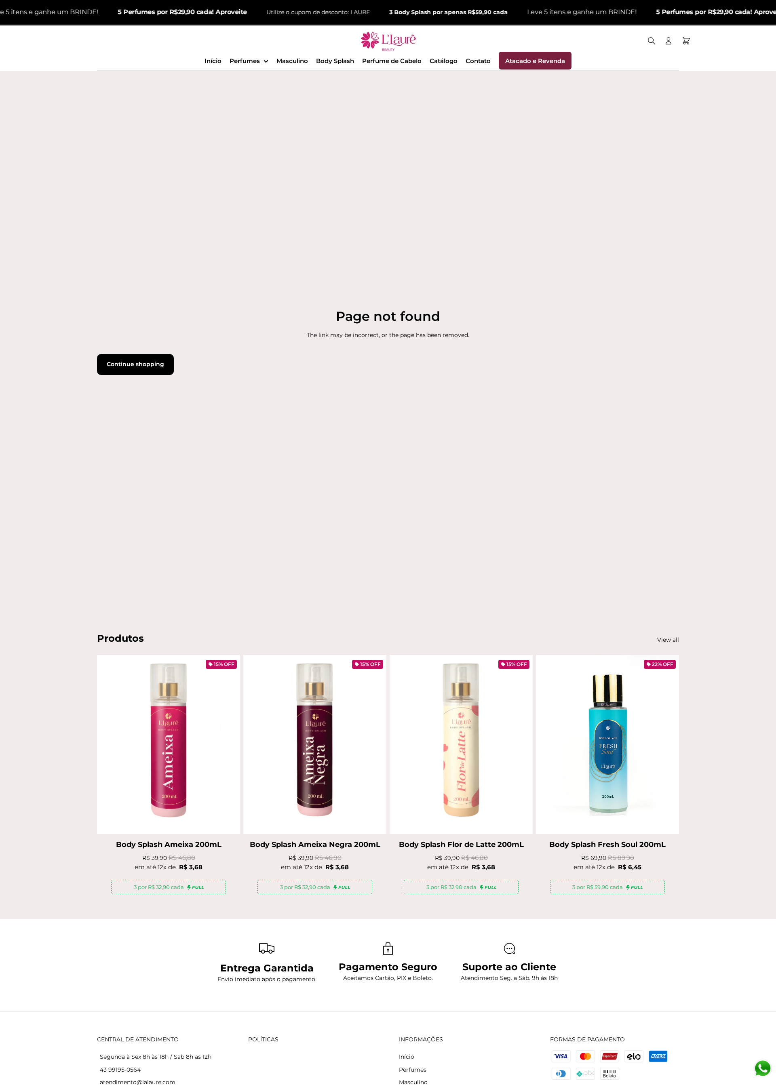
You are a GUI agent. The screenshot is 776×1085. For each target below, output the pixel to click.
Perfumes (412, 1069)
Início (406, 1056)
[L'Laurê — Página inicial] (388, 41)
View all (668, 639)
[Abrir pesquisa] (651, 41)
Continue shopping (135, 364)
